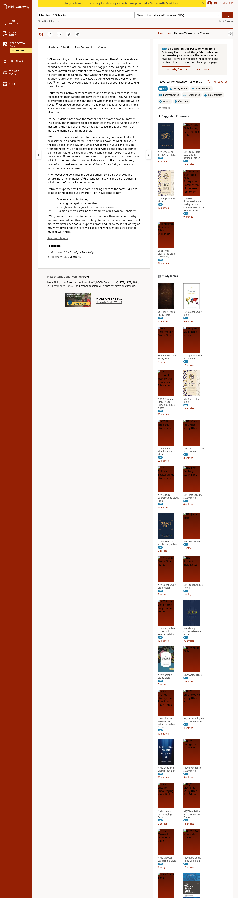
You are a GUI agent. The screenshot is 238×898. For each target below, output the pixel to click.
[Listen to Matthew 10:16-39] (77, 34)
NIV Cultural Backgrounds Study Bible (168, 498)
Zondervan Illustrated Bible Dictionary (166, 253)
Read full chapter (57, 238)
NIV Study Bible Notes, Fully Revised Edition (191, 155)
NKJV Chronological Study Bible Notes (193, 720)
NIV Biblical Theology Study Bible (166, 451)
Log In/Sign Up (223, 3)
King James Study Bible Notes (192, 357)
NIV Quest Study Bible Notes (167, 586)
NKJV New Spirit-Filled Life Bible (192, 859)
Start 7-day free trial (176, 69)
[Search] (227, 15)
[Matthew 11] (148, 154)
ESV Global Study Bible (192, 314)
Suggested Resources (175, 116)
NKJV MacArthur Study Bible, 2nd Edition (192, 814)
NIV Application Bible (166, 200)
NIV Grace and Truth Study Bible (167, 153)
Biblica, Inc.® (65, 286)
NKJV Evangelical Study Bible (192, 769)
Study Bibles (170, 276)
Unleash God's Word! (109, 302)
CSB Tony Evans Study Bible (166, 314)
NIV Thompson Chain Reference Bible (192, 631)
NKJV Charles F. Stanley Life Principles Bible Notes (166, 723)
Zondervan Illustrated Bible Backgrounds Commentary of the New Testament (193, 204)
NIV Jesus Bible (191, 541)
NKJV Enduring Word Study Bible (167, 769)
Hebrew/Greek (183, 33)
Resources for (180, 81)
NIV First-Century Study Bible (192, 496)
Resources (164, 33)
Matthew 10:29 (60, 252)
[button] (219, 3)
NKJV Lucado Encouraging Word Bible (168, 814)
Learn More (202, 69)
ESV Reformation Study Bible (167, 357)
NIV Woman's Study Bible (165, 676)
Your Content (202, 33)
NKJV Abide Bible (192, 674)
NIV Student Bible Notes (193, 586)
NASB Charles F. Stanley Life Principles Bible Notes (166, 403)
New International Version (64, 276)
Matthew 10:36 (60, 257)
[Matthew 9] (38, 154)
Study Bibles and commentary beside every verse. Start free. (121, 3)
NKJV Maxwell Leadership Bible (167, 859)
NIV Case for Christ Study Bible (193, 450)
